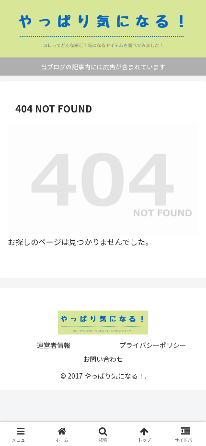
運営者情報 (53, 345)
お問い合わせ (103, 359)
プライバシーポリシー (152, 345)
